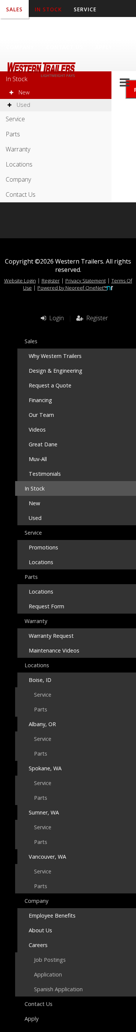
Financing (40, 400)
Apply (103, 47)
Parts (15, 28)
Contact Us (64, 47)
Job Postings (50, 959)
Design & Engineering (55, 370)
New (23, 92)
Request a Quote (50, 385)
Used (22, 104)
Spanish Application (58, 989)
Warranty (52, 28)
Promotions (43, 547)
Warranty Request (51, 635)
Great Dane (43, 444)
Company (20, 47)
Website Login (20, 280)
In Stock (16, 79)
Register (51, 280)
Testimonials (45, 473)
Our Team (41, 414)
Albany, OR (42, 724)
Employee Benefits (52, 915)
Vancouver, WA (47, 856)
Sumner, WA (44, 812)
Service (15, 119)
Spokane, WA (45, 768)
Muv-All (38, 459)
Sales (31, 341)
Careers (38, 945)
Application (48, 974)
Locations (96, 28)
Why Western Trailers (55, 355)
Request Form (46, 606)
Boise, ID (40, 679)
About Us (40, 930)
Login (55, 318)
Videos (37, 429)
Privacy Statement (85, 280)
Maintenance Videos (54, 650)
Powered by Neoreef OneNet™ (72, 287)
